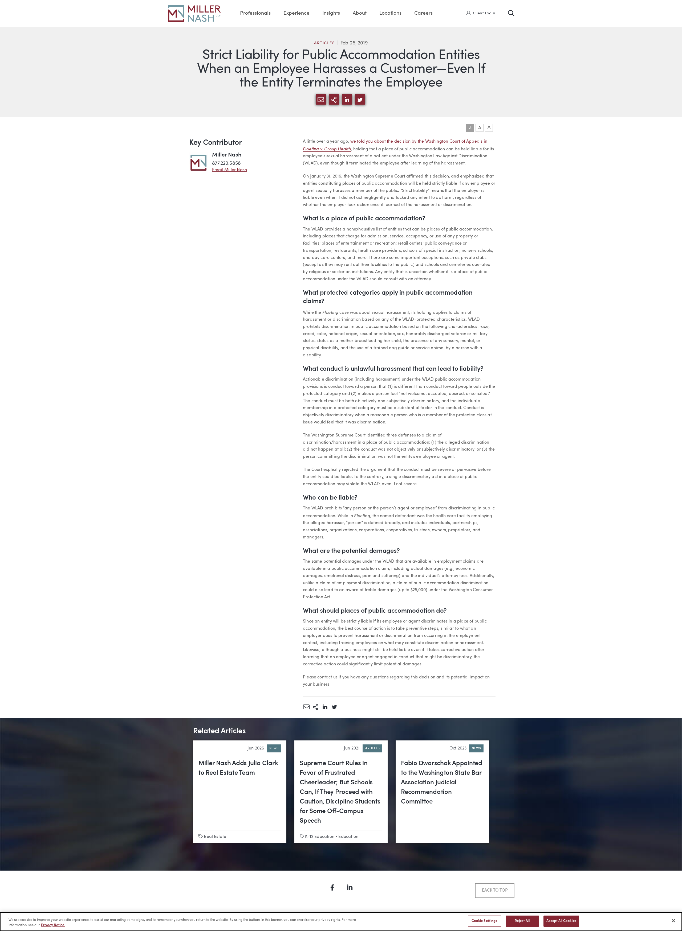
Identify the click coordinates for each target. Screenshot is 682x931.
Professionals (255, 13)
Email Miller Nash (229, 170)
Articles (324, 43)
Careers (423, 13)
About (360, 13)
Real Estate (215, 837)
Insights (331, 13)
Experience (296, 13)
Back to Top (495, 890)
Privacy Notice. (53, 925)
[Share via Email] (306, 707)
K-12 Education (319, 837)
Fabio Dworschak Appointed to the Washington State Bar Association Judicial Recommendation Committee (441, 782)
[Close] (673, 920)
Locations (390, 13)
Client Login (482, 13)
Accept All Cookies (561, 921)
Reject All (522, 921)
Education (348, 837)
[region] (341, 921)
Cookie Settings (484, 921)
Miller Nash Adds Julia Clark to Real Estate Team (238, 768)
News (273, 748)
